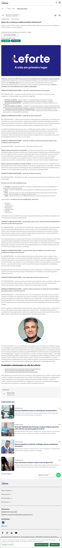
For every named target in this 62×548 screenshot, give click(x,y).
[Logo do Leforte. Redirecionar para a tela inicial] (7, 2)
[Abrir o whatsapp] (58, 475)
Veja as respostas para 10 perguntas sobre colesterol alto (21, 372)
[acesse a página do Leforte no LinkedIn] (11, 533)
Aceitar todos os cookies (41, 544)
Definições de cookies (7, 544)
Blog (14, 8)
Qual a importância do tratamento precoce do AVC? (20, 370)
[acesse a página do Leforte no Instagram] (7, 533)
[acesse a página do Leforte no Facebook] (2, 533)
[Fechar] (59, 540)
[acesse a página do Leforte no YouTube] (16, 533)
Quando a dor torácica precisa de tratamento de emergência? (22, 369)
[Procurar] (56, 3)
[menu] (60, 3)
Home (9, 8)
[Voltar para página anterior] (2, 9)
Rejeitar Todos (54, 544)
